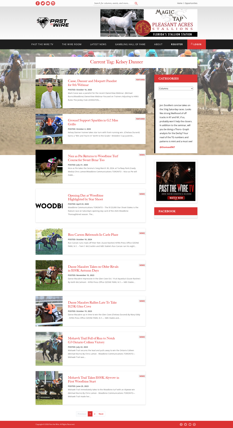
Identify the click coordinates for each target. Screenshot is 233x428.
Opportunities (191, 3)
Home (179, 3)
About (158, 44)
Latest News (98, 44)
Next (101, 413)
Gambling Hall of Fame (130, 44)
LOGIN (197, 44)
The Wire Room (72, 44)
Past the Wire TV (42, 44)
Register (177, 44)
